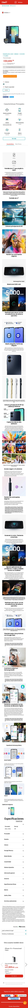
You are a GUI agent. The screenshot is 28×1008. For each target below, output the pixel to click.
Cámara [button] (6, 845)
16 (23, 982)
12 (18, 982)
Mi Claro (20, 2)
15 (21, 982)
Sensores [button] (6, 878)
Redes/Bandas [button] (8, 856)
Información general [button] (9, 873)
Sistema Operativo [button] (9, 867)
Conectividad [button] (7, 862)
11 (16, 982)
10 (15, 982)
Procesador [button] (7, 833)
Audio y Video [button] (7, 895)
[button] (11, 811)
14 (20, 982)
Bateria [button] (6, 890)
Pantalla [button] (6, 839)
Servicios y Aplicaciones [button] (10, 901)
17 (24, 982)
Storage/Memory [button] (8, 850)
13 (19, 982)
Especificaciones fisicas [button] (10, 884)
